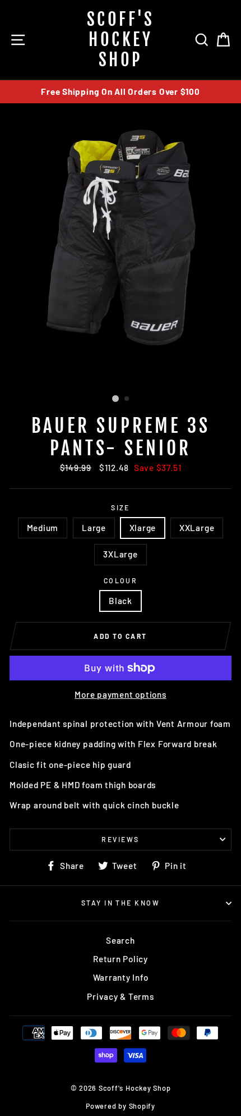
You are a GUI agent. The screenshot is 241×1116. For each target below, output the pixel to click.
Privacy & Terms (120, 996)
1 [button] (115, 398)
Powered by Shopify (120, 1105)
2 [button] (127, 399)
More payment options (120, 694)
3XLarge (120, 554)
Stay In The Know (120, 903)
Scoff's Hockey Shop (121, 39)
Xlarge (142, 528)
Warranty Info (121, 977)
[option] (120, 92)
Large (94, 528)
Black (120, 601)
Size (120, 507)
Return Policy (120, 959)
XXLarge (196, 528)
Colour (121, 580)
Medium (43, 528)
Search (120, 940)
